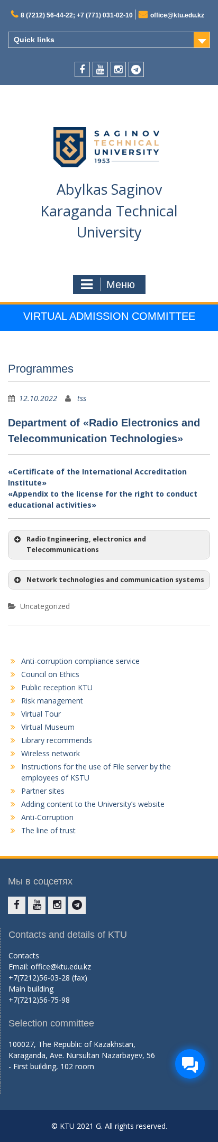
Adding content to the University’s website (93, 804)
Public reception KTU (57, 687)
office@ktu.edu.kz (177, 15)
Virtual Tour (41, 714)
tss (81, 398)
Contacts (23, 955)
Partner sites (43, 791)
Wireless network (50, 753)
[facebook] (82, 69)
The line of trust (48, 830)
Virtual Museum (48, 727)
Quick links (34, 39)
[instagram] (118, 69)
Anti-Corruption (47, 817)
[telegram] (136, 69)
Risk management (52, 701)
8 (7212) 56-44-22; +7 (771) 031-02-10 (77, 15)
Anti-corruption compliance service (80, 661)
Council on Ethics (50, 674)
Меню (120, 284)
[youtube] (100, 69)
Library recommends (56, 740)
